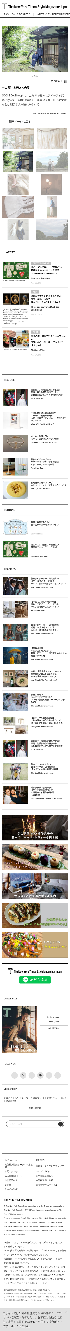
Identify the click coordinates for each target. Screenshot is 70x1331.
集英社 (8, 1185)
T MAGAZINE (11, 1189)
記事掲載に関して (44, 1176)
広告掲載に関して (13, 1176)
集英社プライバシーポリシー (50, 1165)
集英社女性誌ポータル (46, 1185)
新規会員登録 (35, 1108)
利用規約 (40, 1160)
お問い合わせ (11, 1171)
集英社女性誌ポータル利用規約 (19, 1165)
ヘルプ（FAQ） (43, 1171)
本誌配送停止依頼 (44, 1180)
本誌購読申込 (54, 1028)
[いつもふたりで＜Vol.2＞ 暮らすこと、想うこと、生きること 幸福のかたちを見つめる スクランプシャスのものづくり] (35, 121)
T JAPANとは (11, 1160)
